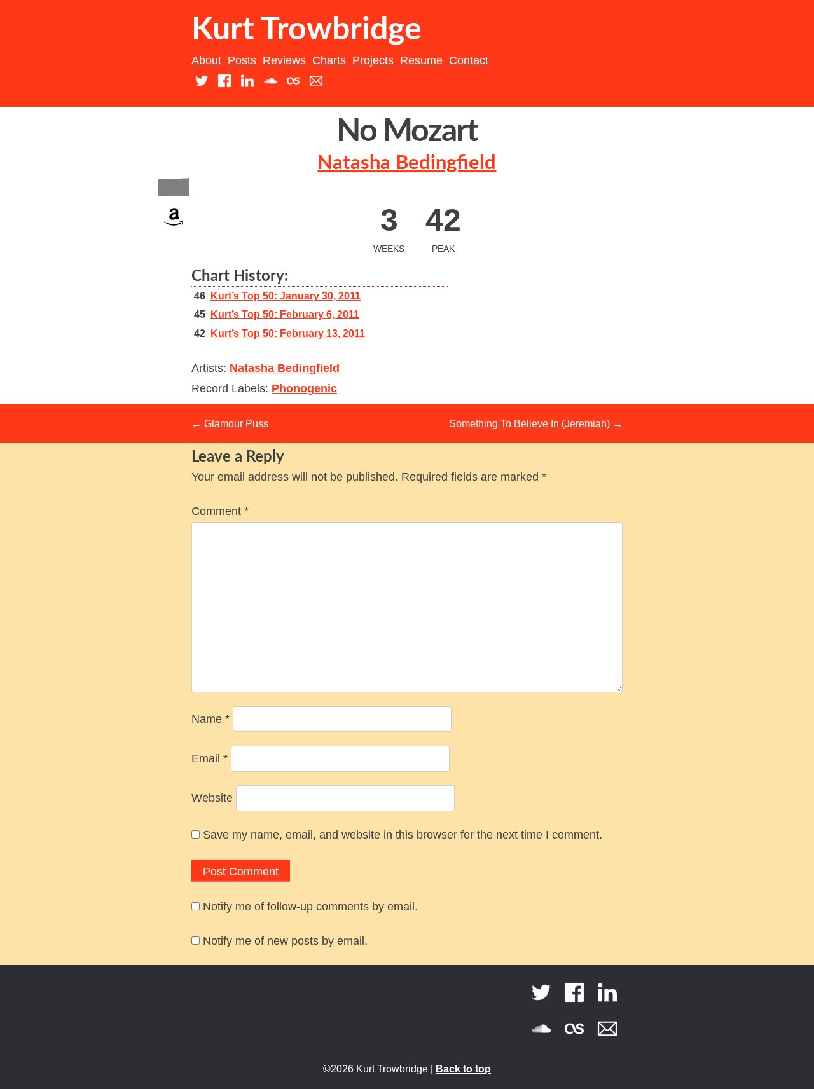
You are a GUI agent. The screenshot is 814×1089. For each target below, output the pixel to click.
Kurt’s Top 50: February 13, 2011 (287, 333)
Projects (373, 60)
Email (209, 758)
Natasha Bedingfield (406, 163)
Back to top (463, 1069)
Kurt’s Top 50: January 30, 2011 (285, 296)
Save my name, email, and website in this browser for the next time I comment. (402, 834)
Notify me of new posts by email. (285, 941)
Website (212, 797)
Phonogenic (304, 388)
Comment (220, 511)
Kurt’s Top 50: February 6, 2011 (284, 314)
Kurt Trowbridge (306, 30)
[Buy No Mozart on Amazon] (173, 228)
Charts (329, 60)
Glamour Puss (229, 423)
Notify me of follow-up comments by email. (310, 906)
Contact (468, 60)
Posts (242, 60)
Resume (421, 60)
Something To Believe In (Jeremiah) (536, 423)
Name (210, 719)
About (206, 60)
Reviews (284, 60)
